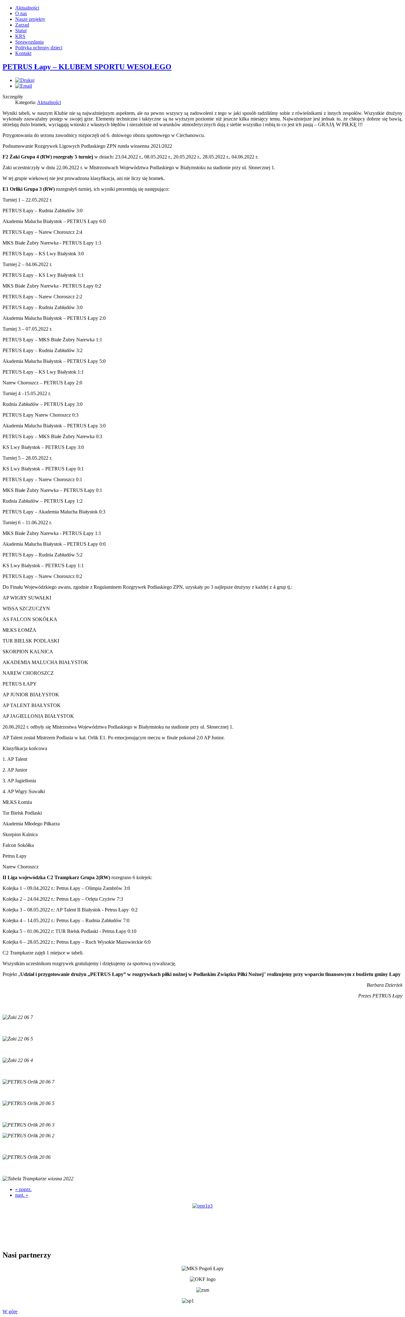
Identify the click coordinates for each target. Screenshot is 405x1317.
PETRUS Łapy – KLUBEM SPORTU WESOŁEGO (87, 67)
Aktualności (27, 7)
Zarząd (22, 25)
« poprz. (23, 1189)
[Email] (23, 86)
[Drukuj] (24, 80)
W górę (10, 1311)
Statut (21, 30)
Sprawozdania (29, 42)
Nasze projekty (30, 19)
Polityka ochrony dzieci (38, 47)
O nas (21, 13)
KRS (20, 36)
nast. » (21, 1195)
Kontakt (23, 53)
